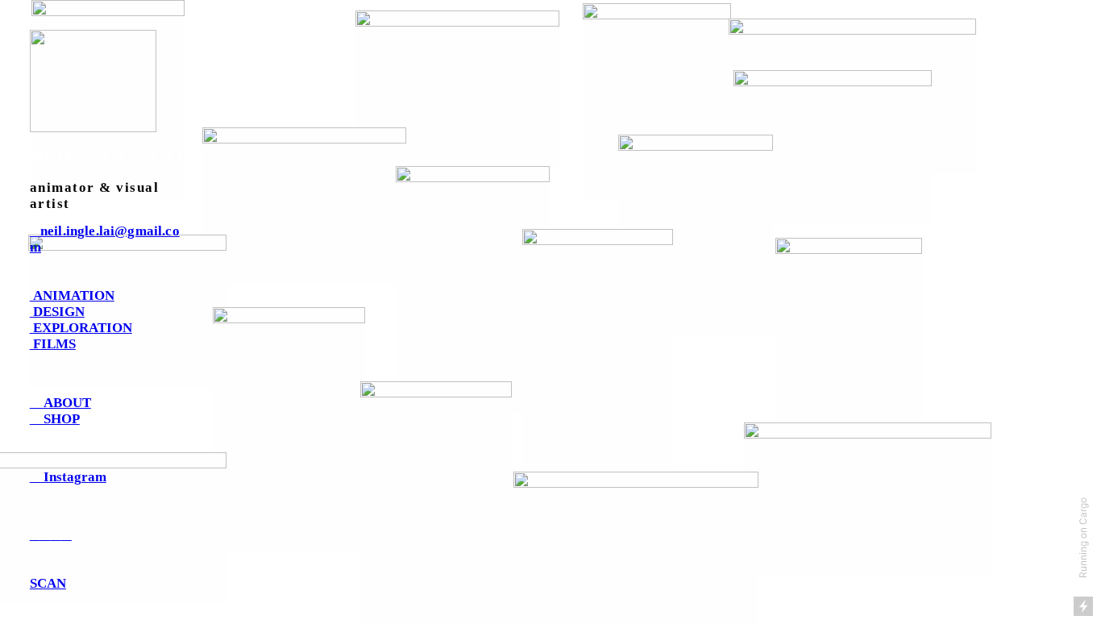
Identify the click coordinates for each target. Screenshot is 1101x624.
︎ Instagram (68, 477)
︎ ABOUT (60, 402)
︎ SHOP (55, 418)
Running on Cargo (1083, 537)
